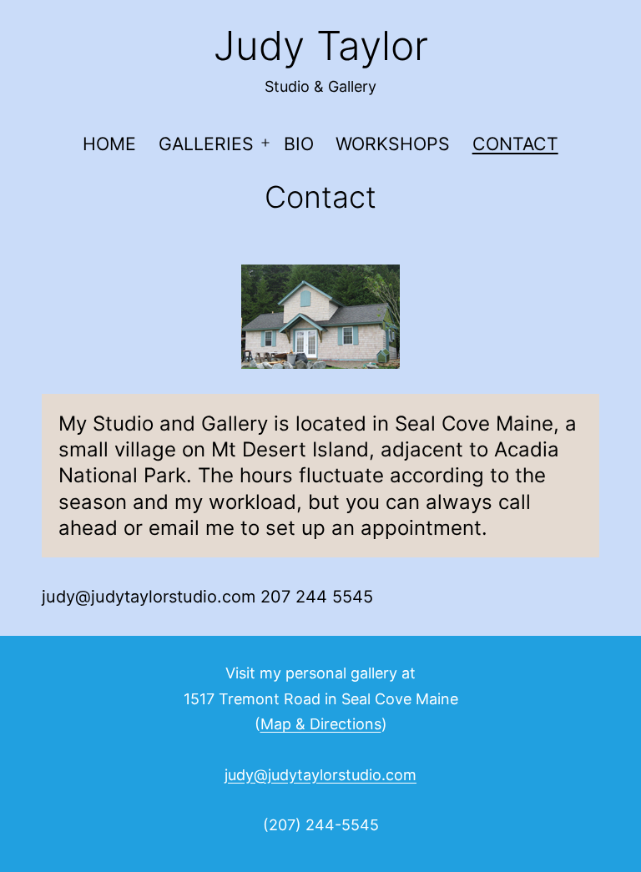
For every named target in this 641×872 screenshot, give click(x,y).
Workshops (393, 143)
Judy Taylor (321, 45)
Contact (515, 143)
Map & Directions (320, 724)
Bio (299, 143)
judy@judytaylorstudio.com (320, 775)
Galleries (206, 143)
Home (109, 143)
